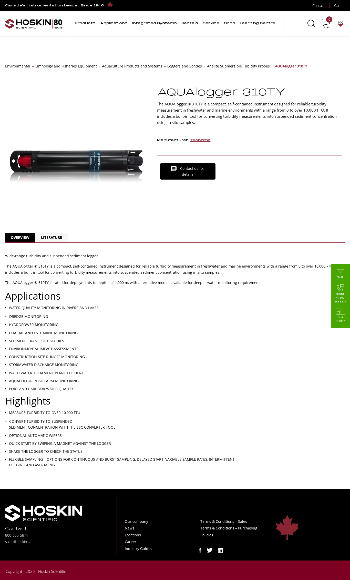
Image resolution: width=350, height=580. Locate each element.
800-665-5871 (16, 535)
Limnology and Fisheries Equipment (66, 66)
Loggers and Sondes (184, 66)
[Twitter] (210, 549)
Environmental (17, 66)
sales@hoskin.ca (18, 541)
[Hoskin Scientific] (34, 23)
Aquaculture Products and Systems (132, 66)
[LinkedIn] (220, 549)
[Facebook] (200, 549)
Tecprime (200, 140)
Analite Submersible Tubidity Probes (238, 66)
